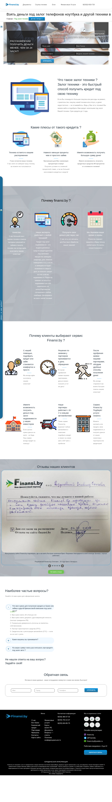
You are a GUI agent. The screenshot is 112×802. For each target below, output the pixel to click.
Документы (27, 4)
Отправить (47, 61)
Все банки (35, 723)
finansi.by (90, 735)
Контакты (34, 735)
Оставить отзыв (56, 572)
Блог (54, 4)
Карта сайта (35, 737)
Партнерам (35, 730)
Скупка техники (41, 4)
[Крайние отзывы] (62, 565)
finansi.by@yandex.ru (95, 741)
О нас (33, 720)
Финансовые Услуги (68, 4)
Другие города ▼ (37, 18)
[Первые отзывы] (49, 565)
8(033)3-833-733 (88, 4)
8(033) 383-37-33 (64, 717)
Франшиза (35, 732)
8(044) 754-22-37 (64, 720)
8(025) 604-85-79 (64, 723)
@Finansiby (91, 738)
